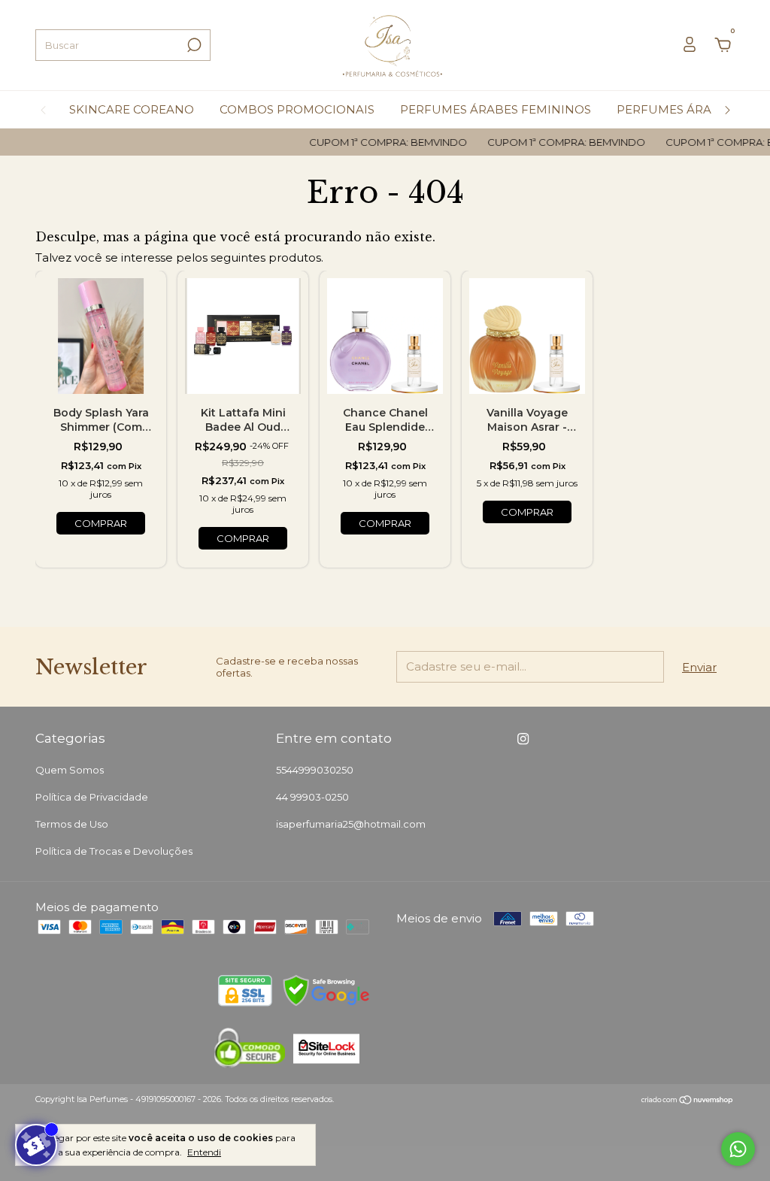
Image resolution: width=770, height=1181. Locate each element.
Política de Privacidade (91, 797)
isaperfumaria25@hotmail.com (351, 824)
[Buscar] (193, 45)
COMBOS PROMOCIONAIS (297, 109)
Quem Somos (69, 770)
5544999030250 (314, 770)
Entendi (204, 1152)
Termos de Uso (71, 824)
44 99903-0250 (312, 797)
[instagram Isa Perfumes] (523, 738)
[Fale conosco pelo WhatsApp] (738, 1149)
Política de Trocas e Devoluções (113, 851)
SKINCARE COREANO (131, 109)
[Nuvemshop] (688, 1101)
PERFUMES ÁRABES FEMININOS (495, 109)
